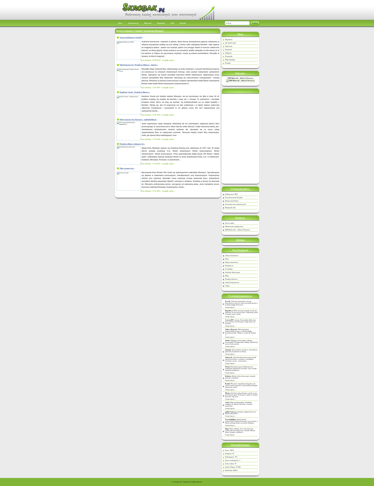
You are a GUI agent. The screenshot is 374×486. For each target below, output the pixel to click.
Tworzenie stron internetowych (235, 204)
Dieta (227, 259)
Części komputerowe (232, 282)
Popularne (228, 49)
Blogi (227, 276)
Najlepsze (228, 53)
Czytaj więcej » (230, 307)
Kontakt (183, 23)
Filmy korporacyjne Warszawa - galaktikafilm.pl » (138, 120)
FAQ (172, 23)
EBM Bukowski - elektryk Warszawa (240, 78)
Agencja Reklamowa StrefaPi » (131, 38)
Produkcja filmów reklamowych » (132, 144)
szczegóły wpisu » (168, 60)
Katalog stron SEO (231, 194)
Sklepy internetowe (231, 262)
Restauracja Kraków (232, 201)
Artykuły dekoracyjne (232, 272)
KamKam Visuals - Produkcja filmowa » (135, 92)
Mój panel (147, 23)
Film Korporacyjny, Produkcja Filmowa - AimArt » (139, 65)
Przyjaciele (228, 56)
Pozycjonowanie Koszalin (234, 197)
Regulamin (161, 23)
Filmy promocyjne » (127, 168)
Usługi (227, 286)
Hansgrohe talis (230, 207)
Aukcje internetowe (231, 255)
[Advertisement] (240, 138)
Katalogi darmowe (231, 279)
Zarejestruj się (133, 23)
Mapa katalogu (230, 60)
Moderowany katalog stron (234, 226)
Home (120, 23)
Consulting (228, 269)
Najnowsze (228, 46)
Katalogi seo (229, 265)
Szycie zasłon (229, 223)
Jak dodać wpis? (230, 43)
